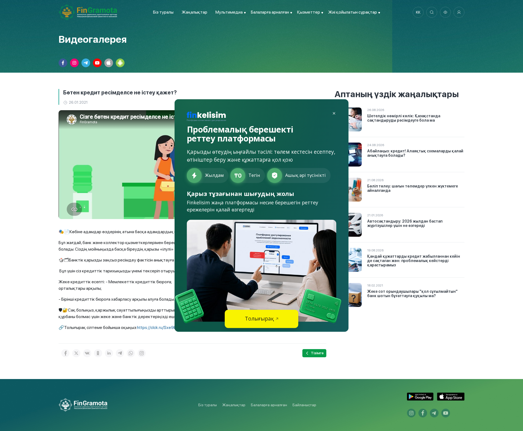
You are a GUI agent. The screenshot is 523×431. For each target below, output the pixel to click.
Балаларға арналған (269, 405)
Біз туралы (163, 12)
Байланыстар (304, 405)
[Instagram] (142, 353)
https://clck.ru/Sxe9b (156, 327)
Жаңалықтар (194, 12)
